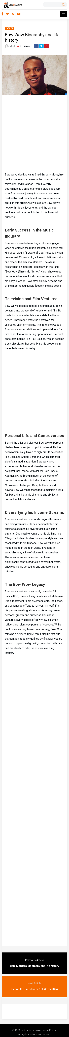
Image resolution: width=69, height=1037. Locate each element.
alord (12, 46)
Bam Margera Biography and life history (34, 965)
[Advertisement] (34, 133)
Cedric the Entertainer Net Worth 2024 (34, 989)
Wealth (10, 28)
